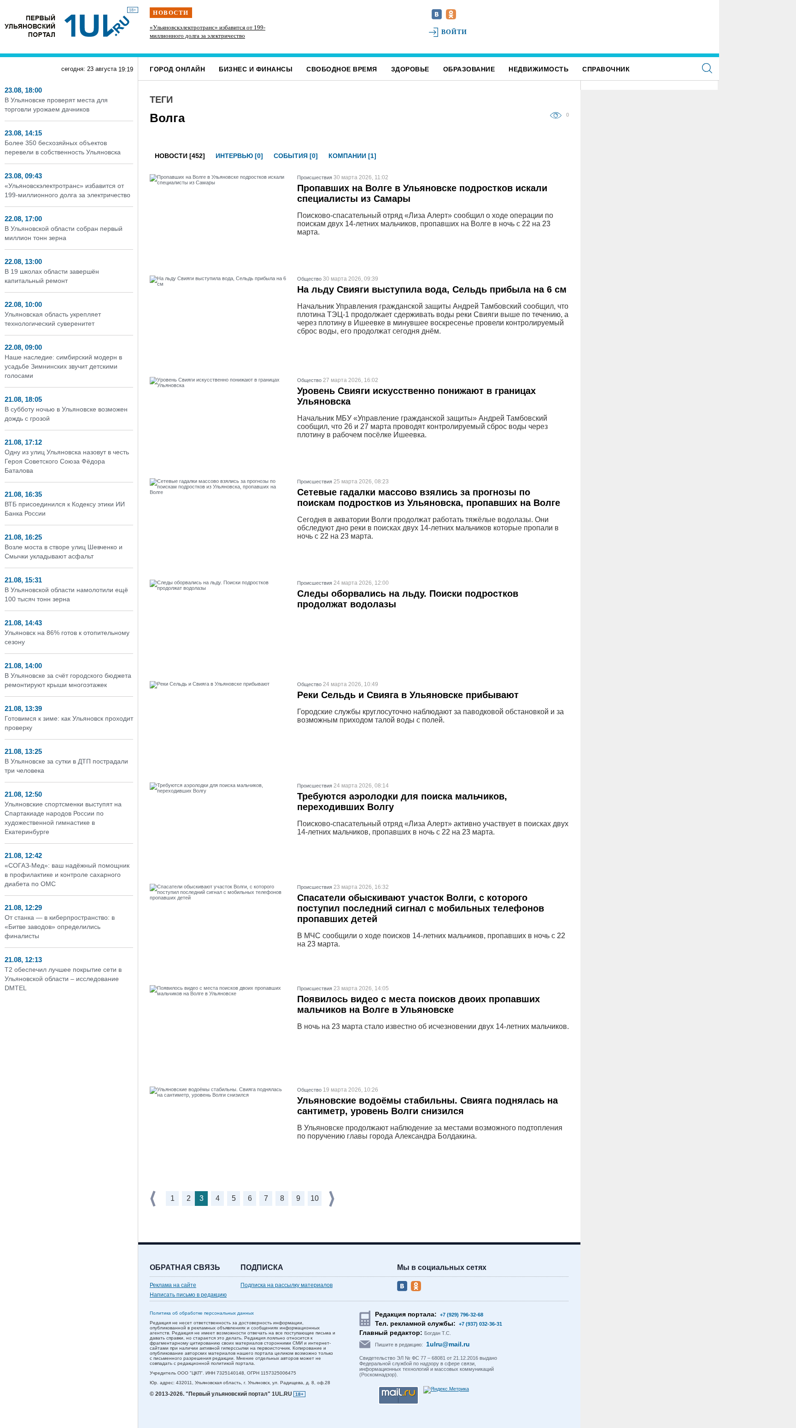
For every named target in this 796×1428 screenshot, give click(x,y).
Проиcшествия (314, 177)
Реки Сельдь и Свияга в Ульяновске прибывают (408, 695)
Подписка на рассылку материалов (286, 1285)
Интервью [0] (239, 155)
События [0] (296, 155)
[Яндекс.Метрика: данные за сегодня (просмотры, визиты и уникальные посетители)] (446, 1389)
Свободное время (341, 69)
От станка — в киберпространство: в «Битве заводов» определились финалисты (60, 927)
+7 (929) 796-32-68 (461, 1314)
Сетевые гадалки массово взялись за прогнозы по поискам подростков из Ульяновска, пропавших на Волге (428, 497)
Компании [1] (352, 155)
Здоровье (410, 69)
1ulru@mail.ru (448, 1344)
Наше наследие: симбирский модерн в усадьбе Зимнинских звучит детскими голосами (63, 366)
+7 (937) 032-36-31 (480, 1324)
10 (314, 1198)
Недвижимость (538, 69)
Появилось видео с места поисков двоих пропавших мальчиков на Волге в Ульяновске (418, 1004)
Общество (309, 279)
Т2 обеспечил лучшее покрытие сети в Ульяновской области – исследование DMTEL (63, 979)
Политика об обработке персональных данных (202, 1313)
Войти (454, 32)
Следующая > (332, 1198)
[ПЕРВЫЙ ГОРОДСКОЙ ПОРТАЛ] (30, 25)
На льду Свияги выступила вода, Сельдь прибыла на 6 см (432, 289)
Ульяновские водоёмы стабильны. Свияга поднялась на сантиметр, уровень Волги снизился (427, 1105)
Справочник (606, 69)
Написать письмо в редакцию (188, 1295)
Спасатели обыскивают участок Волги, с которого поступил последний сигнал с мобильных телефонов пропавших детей (420, 908)
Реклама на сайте (173, 1285)
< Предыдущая (154, 1198)
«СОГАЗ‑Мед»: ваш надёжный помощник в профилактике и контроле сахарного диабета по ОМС (67, 874)
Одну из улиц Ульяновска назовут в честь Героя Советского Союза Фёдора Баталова (67, 461)
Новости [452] (180, 155)
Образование (469, 69)
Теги (161, 99)
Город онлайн (177, 69)
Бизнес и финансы (256, 69)
